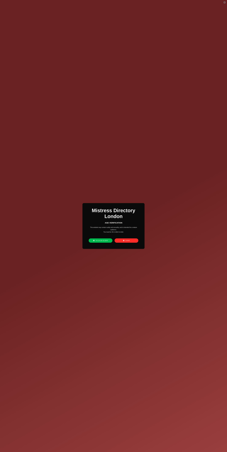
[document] (113, 226)
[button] (224, 2)
